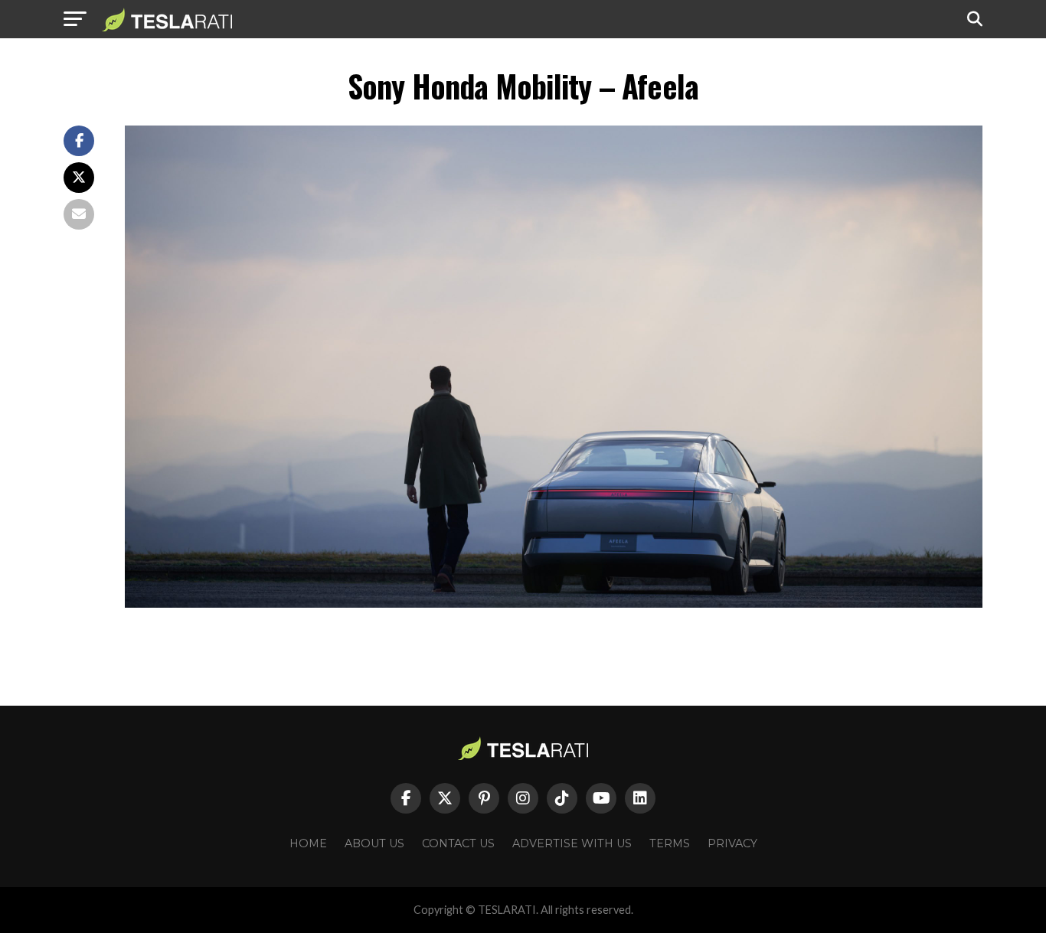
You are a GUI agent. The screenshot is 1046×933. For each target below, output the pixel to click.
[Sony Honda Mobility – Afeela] (553, 603)
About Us (374, 843)
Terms (669, 843)
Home (308, 843)
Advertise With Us (572, 843)
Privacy (732, 843)
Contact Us (458, 843)
